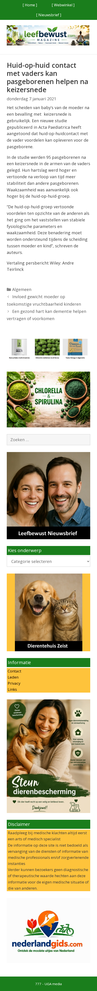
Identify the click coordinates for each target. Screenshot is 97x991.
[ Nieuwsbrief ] (48, 14)
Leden (12, 677)
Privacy (14, 683)
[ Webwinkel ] (63, 4)
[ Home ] (30, 4)
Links (12, 689)
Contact (14, 671)
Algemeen (21, 289)
